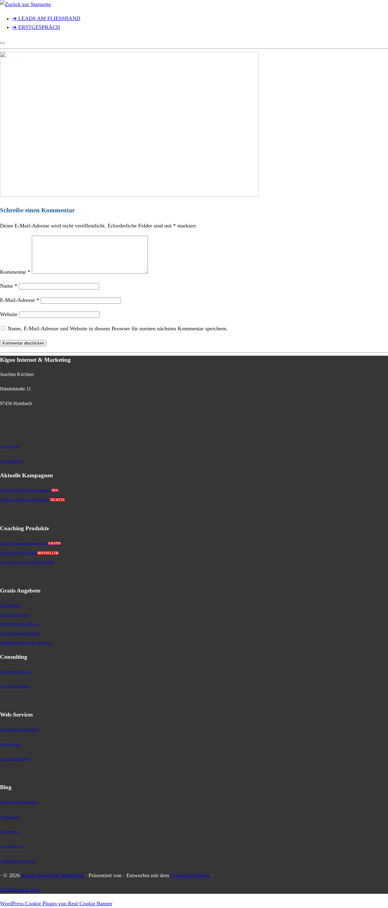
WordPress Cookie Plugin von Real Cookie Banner (56, 903)
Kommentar (15, 272)
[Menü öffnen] (2, 43)
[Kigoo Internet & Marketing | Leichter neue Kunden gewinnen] (25, 4)
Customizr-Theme (190, 875)
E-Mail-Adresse (19, 300)
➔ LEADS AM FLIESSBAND (46, 18)
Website (9, 314)
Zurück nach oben (20, 890)
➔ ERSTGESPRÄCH (36, 27)
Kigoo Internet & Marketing (53, 875)
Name (8, 286)
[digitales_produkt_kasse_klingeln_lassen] (129, 195)
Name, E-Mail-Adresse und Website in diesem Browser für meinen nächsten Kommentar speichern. (118, 328)
